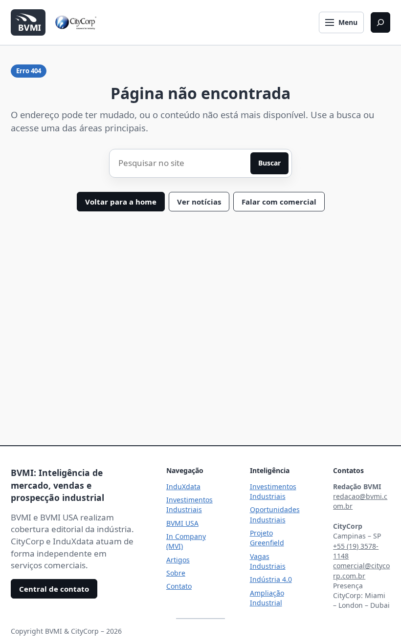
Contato (179, 586)
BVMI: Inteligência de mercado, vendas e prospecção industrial (57, 485)
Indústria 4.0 (271, 579)
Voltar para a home (120, 202)
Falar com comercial (279, 202)
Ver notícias (199, 202)
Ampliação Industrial (267, 597)
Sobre (175, 573)
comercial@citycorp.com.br (361, 570)
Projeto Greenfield (267, 537)
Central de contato (54, 589)
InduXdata (183, 486)
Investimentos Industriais (189, 504)
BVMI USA (182, 523)
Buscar (269, 162)
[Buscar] (380, 22)
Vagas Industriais (268, 561)
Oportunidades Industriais (275, 514)
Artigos (178, 559)
